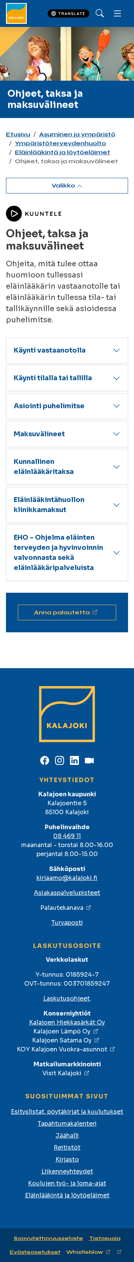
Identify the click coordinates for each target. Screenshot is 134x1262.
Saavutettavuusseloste (48, 1238)
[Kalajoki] (16, 13)
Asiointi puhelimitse (49, 406)
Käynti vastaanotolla (50, 350)
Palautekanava (61, 908)
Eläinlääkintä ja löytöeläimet (62, 152)
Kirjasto (67, 1159)
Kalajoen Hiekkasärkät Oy (67, 1022)
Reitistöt (67, 1147)
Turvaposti (67, 923)
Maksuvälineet (39, 434)
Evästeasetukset (35, 1252)
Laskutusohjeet (67, 998)
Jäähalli (67, 1135)
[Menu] (117, 13)
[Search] (99, 13)
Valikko (64, 185)
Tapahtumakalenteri (67, 1124)
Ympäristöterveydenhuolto (60, 143)
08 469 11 (67, 836)
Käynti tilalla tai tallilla (53, 378)
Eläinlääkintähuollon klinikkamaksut (49, 505)
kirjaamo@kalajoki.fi (67, 878)
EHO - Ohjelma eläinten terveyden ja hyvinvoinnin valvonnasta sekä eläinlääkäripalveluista (58, 552)
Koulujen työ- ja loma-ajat (67, 1183)
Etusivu (18, 134)
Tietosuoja (105, 1238)
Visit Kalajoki (62, 1073)
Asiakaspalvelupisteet (67, 893)
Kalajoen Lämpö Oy (61, 1031)
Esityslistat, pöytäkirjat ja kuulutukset (67, 1112)
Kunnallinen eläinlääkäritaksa (44, 467)
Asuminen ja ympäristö (77, 134)
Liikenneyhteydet (67, 1171)
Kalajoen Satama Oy (62, 1040)
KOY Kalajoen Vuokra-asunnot (62, 1049)
